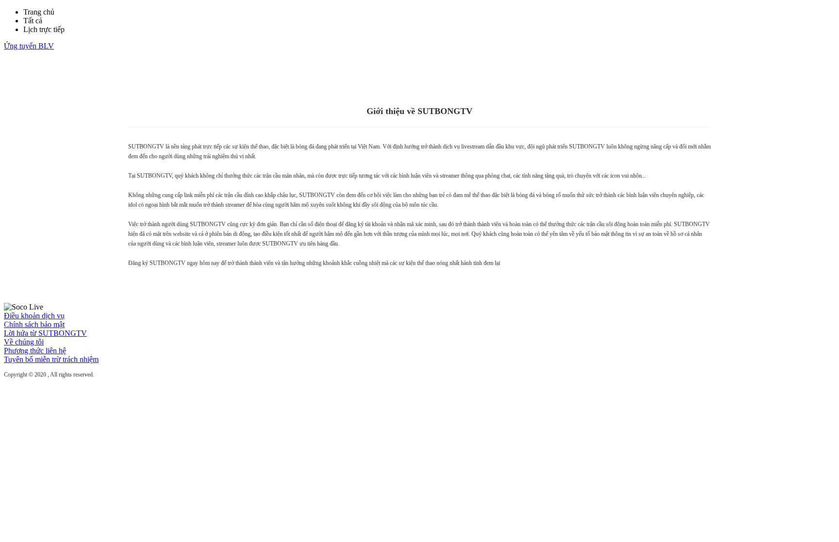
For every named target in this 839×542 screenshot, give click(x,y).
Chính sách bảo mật (34, 324)
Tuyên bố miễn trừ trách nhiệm (51, 359)
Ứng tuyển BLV (29, 46)
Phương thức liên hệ (35, 350)
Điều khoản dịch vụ (34, 316)
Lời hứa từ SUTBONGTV (45, 333)
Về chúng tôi (24, 342)
